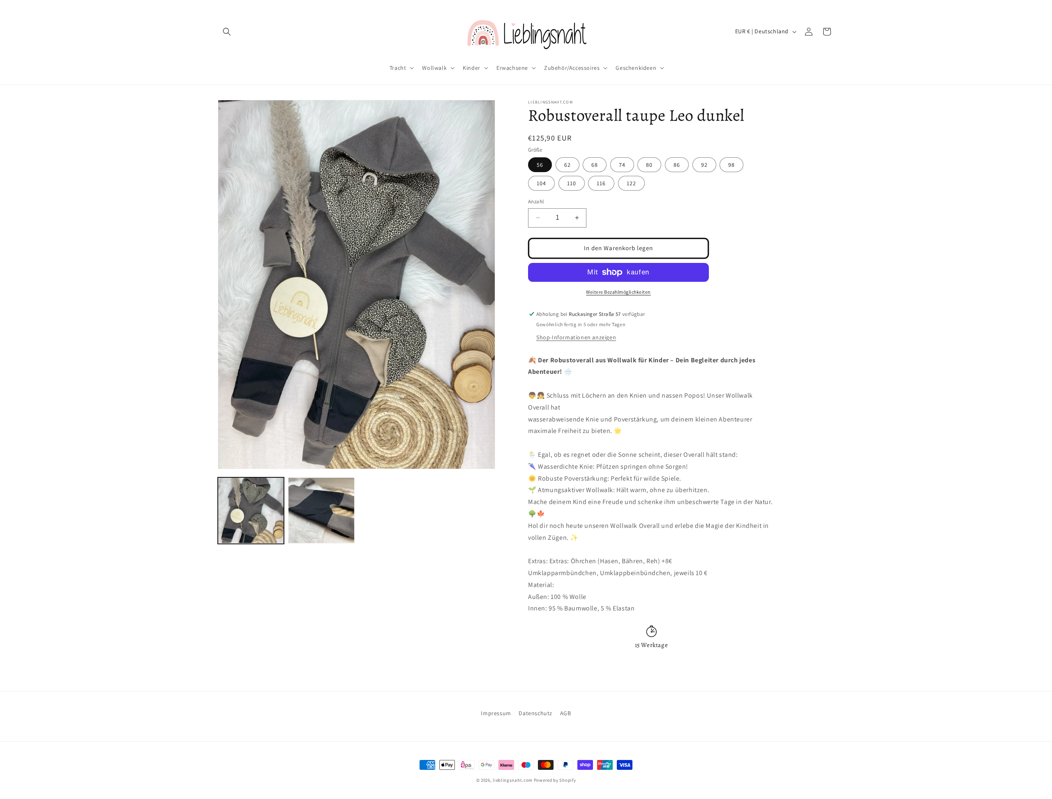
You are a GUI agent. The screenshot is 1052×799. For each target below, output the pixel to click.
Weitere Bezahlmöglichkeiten (618, 292)
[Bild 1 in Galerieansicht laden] (251, 510)
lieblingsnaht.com (513, 780)
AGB (565, 713)
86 (677, 164)
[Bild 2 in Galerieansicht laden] (321, 510)
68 (594, 164)
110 (571, 183)
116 (601, 183)
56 (540, 164)
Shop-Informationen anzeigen (576, 337)
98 (731, 164)
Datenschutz (535, 713)
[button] (227, 32)
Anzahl (536, 201)
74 (622, 164)
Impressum (496, 713)
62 (567, 164)
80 (649, 164)
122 (631, 183)
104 (541, 183)
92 (704, 164)
